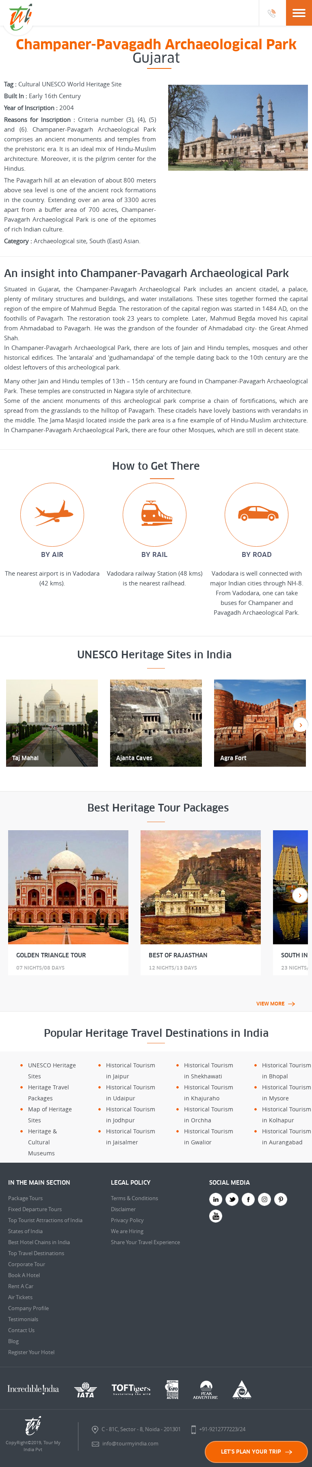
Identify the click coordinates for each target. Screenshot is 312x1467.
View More (270, 1004)
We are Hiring (127, 1231)
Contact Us (21, 1330)
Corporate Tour (26, 1264)
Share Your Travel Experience (145, 1242)
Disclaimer (123, 1209)
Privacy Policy (127, 1220)
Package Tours (25, 1198)
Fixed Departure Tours (35, 1209)
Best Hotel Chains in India (39, 1242)
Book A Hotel (24, 1275)
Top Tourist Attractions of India (45, 1220)
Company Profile (28, 1308)
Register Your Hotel (31, 1352)
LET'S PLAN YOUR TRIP (251, 1452)
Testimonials (23, 1319)
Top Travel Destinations (36, 1253)
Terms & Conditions (134, 1198)
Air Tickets (20, 1297)
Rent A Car (20, 1286)
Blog (13, 1341)
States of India (25, 1231)
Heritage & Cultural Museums (42, 1142)
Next (300, 895)
